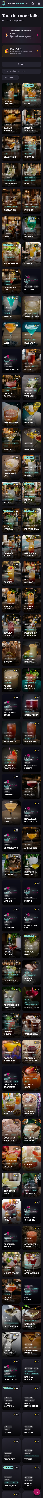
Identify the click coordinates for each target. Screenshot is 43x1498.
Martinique (9, 658)
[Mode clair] (27, 3)
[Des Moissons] (11, 839)
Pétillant (28, 153)
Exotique (8, 683)
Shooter (28, 1238)
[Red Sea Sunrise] (31, 573)
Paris (36, 286)
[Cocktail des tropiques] (11, 1078)
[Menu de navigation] (39, 3)
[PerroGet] (11, 1450)
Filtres (22, 64)
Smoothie (28, 653)
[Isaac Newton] (11, 361)
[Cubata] (11, 228)
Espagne (28, 844)
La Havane (28, 1480)
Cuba (15, 125)
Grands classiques (11, 207)
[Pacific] (31, 892)
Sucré (7, 390)
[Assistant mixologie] (36, 1492)
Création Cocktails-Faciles (31, 1003)
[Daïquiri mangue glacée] (11, 122)
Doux (27, 180)
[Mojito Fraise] (11, 1264)
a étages (28, 1291)
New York (28, 390)
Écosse (7, 151)
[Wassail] (11, 1158)
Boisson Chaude (30, 1052)
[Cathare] (11, 866)
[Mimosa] (31, 254)
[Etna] (11, 812)
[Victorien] (11, 919)
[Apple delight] (31, 308)
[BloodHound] (11, 414)
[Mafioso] (31, 201)
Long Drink (8, 98)
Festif (14, 279)
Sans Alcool (9, 175)
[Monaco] (31, 361)
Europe (7, 177)
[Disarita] (31, 414)
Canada (7, 279)
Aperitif (33, 100)
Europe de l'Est (30, 550)
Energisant (29, 656)
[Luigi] (11, 334)
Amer (27, 100)
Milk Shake (29, 1105)
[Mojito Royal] (31, 520)
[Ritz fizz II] (31, 281)
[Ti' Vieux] (11, 653)
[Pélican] (31, 1424)
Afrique (7, 1163)
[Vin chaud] (31, 1185)
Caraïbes (8, 233)
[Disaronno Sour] (11, 467)
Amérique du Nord (11, 629)
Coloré (7, 313)
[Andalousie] (31, 839)
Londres (8, 95)
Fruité (15, 95)
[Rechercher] (33, 3)
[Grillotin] (11, 786)
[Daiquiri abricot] (31, 122)
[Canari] (11, 1424)
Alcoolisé (8, 92)
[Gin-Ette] (31, 786)
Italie (36, 95)
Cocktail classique (11, 260)
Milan (7, 544)
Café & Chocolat (30, 1025)
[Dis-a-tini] (31, 440)
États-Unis (8, 204)
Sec (6, 153)
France (27, 260)
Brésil (27, 627)
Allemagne (29, 948)
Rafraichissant (30, 98)
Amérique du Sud (10, 496)
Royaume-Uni (9, 1105)
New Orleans (29, 470)
